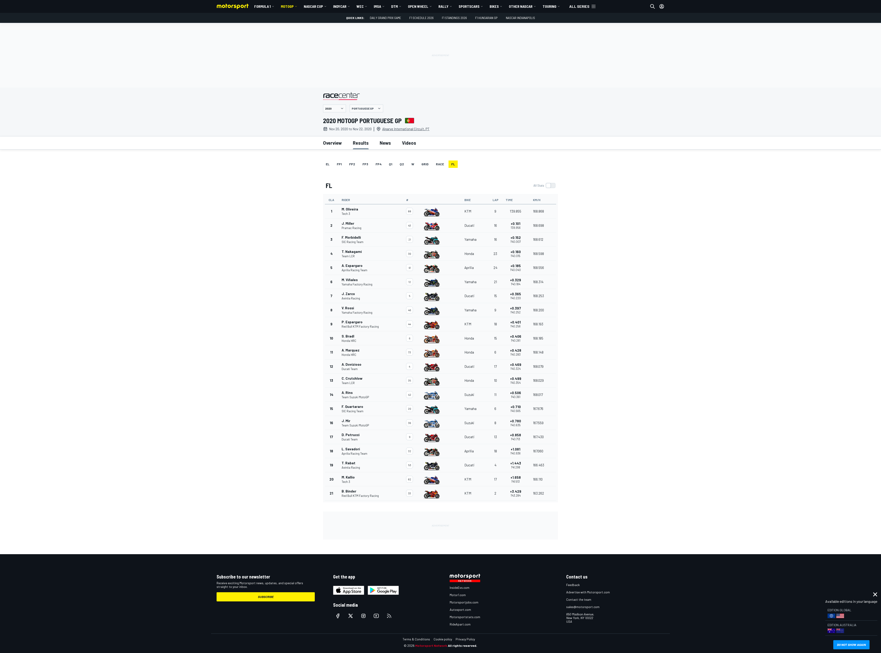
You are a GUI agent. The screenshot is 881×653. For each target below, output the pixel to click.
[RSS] (389, 615)
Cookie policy (443, 639)
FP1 (339, 164)
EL (327, 164)
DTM (394, 6)
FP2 (352, 164)
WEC (360, 6)
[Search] (652, 6)
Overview (332, 143)
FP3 (365, 164)
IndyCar (339, 6)
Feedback (573, 585)
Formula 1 (262, 6)
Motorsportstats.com (465, 617)
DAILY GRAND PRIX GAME (385, 18)
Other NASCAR (521, 6)
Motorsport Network (431, 645)
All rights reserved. (462, 645)
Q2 (402, 164)
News (385, 143)
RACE (440, 164)
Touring (549, 6)
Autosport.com (460, 609)
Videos (409, 143)
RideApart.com (460, 624)
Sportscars (469, 6)
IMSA (377, 6)
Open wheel (418, 6)
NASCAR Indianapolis (520, 18)
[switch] (544, 185)
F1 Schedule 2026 (421, 18)
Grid (425, 164)
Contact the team (578, 599)
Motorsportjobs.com (464, 602)
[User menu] (661, 6)
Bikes (494, 6)
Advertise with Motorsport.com (588, 592)
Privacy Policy (465, 639)
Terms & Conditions (416, 639)
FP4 (379, 164)
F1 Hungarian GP (486, 18)
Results (361, 143)
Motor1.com (458, 595)
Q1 (390, 164)
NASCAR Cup (313, 6)
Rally (443, 6)
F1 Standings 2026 (454, 18)
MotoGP (287, 6)
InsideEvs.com (459, 587)
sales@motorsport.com (582, 607)
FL (453, 164)
